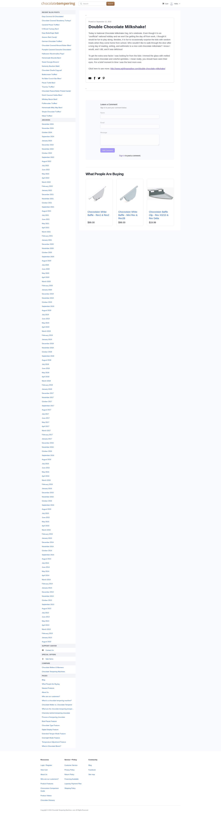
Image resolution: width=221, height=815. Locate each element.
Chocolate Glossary (48, 800)
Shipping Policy (70, 788)
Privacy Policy (69, 770)
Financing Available (71, 779)
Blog (90, 765)
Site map (91, 774)
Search (110, 4)
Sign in (122, 156)
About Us (44, 774)
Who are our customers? (50, 779)
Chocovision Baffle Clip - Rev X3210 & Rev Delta (158, 215)
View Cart (44, 770)
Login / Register (46, 765)
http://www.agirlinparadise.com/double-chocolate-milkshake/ (137, 69)
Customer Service (70, 765)
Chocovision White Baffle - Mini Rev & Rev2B (127, 215)
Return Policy (69, 774)
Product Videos (46, 795)
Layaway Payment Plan (72, 784)
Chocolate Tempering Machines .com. (64, 810)
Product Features (47, 784)
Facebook (92, 770)
